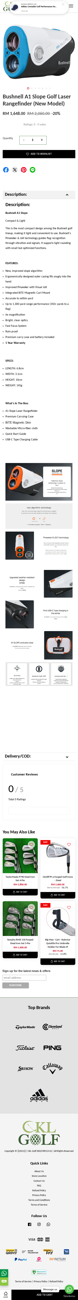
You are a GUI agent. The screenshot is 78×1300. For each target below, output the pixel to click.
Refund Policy (39, 1190)
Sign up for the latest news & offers (26, 971)
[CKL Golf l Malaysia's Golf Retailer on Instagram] (39, 1226)
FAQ (39, 1186)
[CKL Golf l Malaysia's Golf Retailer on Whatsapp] (48, 1226)
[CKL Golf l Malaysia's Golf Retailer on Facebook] (29, 1226)
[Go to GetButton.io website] (69, 1296)
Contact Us (39, 1181)
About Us (39, 1171)
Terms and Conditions (39, 1200)
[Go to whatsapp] (69, 1289)
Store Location (39, 1176)
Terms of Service (39, 1205)
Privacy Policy (39, 1195)
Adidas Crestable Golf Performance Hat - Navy (39, 7)
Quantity (8, 138)
